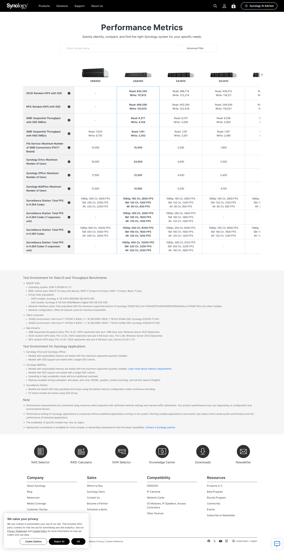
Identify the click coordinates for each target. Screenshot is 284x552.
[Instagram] (226, 541)
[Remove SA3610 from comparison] (181, 63)
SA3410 (223, 81)
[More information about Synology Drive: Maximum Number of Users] (69, 161)
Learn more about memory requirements (149, 368)
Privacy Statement (17, 531)
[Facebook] (208, 541)
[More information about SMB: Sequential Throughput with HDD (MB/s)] (69, 133)
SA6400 (138, 81)
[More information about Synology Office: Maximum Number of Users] (69, 175)
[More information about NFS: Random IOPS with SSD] (69, 106)
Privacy (100, 541)
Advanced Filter (195, 48)
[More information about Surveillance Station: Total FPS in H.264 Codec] (69, 202)
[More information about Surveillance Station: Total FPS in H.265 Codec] (69, 231)
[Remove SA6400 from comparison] (138, 63)
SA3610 (181, 81)
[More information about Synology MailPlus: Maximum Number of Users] (69, 188)
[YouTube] (220, 541)
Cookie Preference (114, 541)
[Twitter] (214, 541)
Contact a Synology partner (160, 427)
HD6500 (95, 81)
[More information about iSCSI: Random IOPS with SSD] (69, 93)
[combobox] (119, 48)
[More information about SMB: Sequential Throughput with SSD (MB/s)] (69, 120)
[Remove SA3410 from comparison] (223, 63)
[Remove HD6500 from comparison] (95, 63)
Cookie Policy (40, 531)
